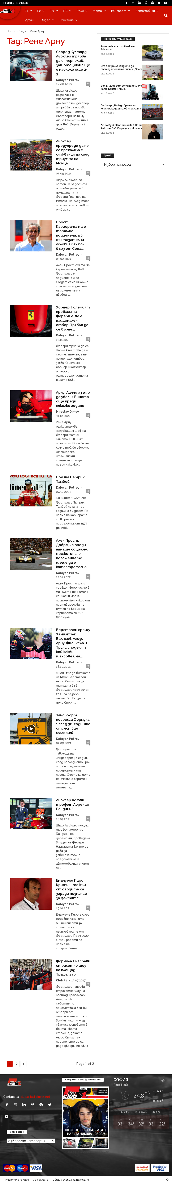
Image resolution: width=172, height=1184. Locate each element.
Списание (67, 20)
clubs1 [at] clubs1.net (35, 1096)
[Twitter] (159, 3)
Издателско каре (17, 1179)
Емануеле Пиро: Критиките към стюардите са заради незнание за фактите (71, 889)
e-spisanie (22, 2)
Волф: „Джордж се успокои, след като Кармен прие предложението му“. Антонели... (122, 89)
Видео (45, 20)
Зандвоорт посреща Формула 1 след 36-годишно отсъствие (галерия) (73, 724)
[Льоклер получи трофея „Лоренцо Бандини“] (31, 813)
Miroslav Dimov (67, 411)
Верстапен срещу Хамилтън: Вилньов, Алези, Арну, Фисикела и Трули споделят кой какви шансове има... (73, 643)
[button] (165, 15)
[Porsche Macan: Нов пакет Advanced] (152, 53)
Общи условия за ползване (70, 1179)
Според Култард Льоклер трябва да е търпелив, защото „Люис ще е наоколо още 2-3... (73, 63)
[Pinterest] (146, 3)
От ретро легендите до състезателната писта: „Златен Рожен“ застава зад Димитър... (123, 69)
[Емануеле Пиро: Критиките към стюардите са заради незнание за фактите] (31, 894)
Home (11, 31)
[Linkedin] (139, 3)
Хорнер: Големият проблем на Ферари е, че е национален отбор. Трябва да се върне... (73, 318)
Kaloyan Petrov (67, 80)
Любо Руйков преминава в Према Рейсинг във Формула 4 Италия (122, 127)
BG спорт (118, 11)
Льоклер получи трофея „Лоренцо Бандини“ (72, 804)
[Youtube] (165, 3)
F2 (39, 11)
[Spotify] (152, 3)
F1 (26, 11)
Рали (80, 11)
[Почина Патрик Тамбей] (31, 490)
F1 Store (8, 2)
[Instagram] (133, 3)
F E (65, 11)
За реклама (40, 1179)
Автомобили (145, 11)
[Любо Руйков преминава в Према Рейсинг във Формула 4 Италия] (152, 131)
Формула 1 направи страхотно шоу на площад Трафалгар (73, 967)
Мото (97, 11)
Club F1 (61, 980)
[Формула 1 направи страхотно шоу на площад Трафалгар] (31, 974)
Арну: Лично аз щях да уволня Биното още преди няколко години (73, 399)
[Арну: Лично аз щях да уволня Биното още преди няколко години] (31, 406)
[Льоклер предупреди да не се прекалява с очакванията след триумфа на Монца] (31, 154)
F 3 (52, 11)
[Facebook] (126, 3)
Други (29, 20)
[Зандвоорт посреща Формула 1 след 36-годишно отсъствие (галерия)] (31, 728)
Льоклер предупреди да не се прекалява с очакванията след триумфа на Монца (73, 152)
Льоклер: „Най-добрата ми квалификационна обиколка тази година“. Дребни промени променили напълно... (122, 110)
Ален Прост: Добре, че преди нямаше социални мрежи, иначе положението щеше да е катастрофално (72, 553)
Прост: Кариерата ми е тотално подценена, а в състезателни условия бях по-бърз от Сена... (71, 235)
